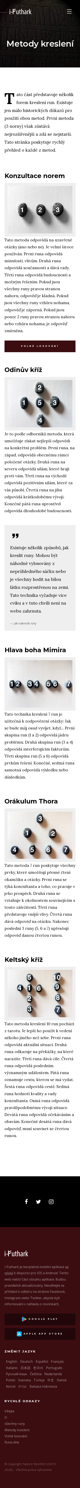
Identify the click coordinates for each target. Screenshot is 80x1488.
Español (42, 1361)
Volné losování (40, 346)
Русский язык (16, 1374)
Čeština (35, 1374)
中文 (50, 1380)
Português (54, 1368)
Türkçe (39, 1380)
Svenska (24, 1380)
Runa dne (12, 1442)
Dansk (62, 1380)
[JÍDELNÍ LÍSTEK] (69, 11)
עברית (22, 1386)
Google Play (42, 1319)
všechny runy (15, 1423)
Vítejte (9, 1411)
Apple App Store (42, 1333)
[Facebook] (27, 1202)
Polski (10, 1380)
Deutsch (26, 1361)
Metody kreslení (17, 1430)
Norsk (11, 1386)
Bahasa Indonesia (43, 1386)
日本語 (25, 1368)
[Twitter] (39, 1202)
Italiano (12, 1368)
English (11, 1361)
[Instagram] (52, 1202)
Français (57, 1361)
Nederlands (53, 1374)
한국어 (38, 1368)
